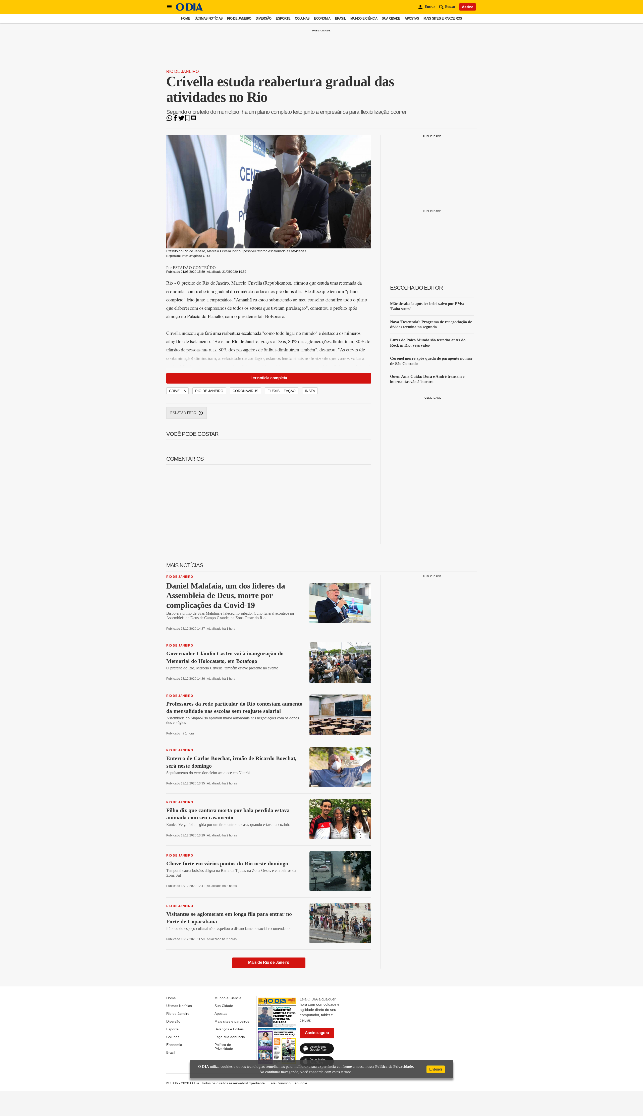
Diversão (263, 18)
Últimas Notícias (209, 18)
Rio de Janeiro (239, 18)
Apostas (412, 18)
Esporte (283, 18)
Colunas (302, 18)
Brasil (340, 18)
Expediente (256, 1083)
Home (185, 18)
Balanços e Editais (229, 1029)
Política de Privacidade (224, 1047)
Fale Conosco (280, 1083)
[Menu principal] (169, 7)
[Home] (189, 9)
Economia (322, 18)
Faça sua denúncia (230, 1037)
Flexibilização (281, 391)
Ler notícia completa (268, 378)
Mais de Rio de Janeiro (268, 962)
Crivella (177, 391)
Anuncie (300, 1083)
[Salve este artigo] (187, 120)
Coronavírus (245, 391)
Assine (467, 7)
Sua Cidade (391, 18)
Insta (310, 391)
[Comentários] (193, 120)
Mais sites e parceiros (442, 18)
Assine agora (317, 1033)
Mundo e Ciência (363, 18)
